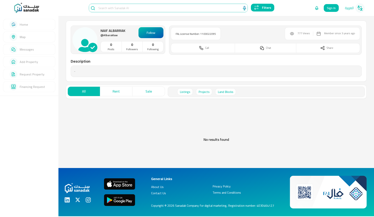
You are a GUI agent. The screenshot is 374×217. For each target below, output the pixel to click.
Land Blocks (225, 92)
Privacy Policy (222, 186)
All (84, 91)
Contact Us (158, 193)
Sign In (331, 8)
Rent (116, 91)
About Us (157, 187)
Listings (185, 92)
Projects (204, 92)
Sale (149, 91)
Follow (150, 33)
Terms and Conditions (227, 192)
